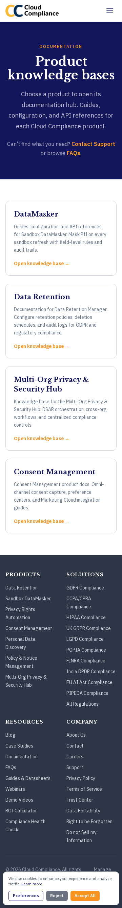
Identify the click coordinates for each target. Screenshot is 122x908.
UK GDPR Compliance (88, 628)
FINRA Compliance (85, 661)
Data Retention (21, 588)
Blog (10, 735)
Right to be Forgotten (89, 821)
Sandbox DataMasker (28, 599)
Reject (57, 895)
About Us (76, 735)
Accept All (85, 895)
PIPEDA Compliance (87, 693)
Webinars (15, 789)
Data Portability (83, 811)
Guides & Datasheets (27, 778)
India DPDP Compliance (91, 672)
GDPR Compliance (85, 588)
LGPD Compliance (85, 639)
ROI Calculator (21, 811)
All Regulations (82, 704)
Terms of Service (84, 789)
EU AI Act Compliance (89, 682)
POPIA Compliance (86, 650)
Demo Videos (19, 800)
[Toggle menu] (110, 11)
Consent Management (28, 628)
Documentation (21, 757)
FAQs (73, 153)
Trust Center (79, 800)
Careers (74, 757)
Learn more (31, 883)
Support (74, 767)
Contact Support (93, 144)
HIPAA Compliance (86, 617)
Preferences (26, 895)
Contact (75, 746)
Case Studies (19, 746)
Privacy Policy (80, 778)
